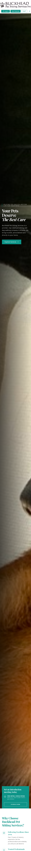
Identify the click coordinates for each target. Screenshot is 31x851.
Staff (24, 11)
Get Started (15, 11)
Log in (7, 11)
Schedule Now (15, 804)
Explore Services (10, 242)
